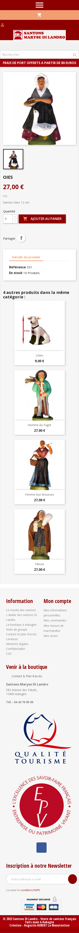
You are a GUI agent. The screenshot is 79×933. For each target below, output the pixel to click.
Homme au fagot (39, 425)
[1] (72, 879)
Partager (21, 238)
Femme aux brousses (39, 494)
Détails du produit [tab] (26, 257)
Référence (17, 267)
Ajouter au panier (42, 218)
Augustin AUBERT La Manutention (46, 925)
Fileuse (39, 564)
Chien (39, 355)
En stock (15, 273)
